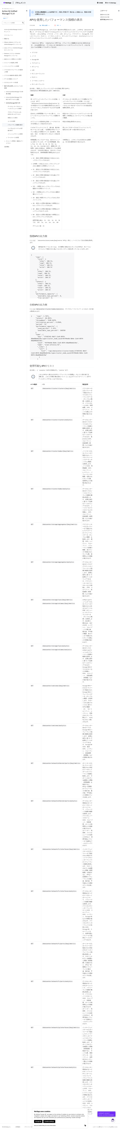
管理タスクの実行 (13, 118)
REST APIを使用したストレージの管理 (13, 87)
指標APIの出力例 (104, 14)
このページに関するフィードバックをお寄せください (105, 1127)
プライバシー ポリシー (29, 1127)
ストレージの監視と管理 (11, 62)
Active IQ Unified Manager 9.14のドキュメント (13, 30)
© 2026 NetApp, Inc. (6, 1127)
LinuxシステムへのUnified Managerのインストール (13, 49)
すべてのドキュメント (7, 8)
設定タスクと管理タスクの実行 (12, 59)
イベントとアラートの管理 (11, 66)
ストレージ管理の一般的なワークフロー (14, 142)
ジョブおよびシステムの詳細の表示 (15, 129)
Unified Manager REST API (13, 103)
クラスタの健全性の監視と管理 (12, 75)
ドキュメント (20, 3)
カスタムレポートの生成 (11, 82)
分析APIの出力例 (104, 17)
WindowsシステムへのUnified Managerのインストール (12, 54)
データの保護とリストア (11, 79)
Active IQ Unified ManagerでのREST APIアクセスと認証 (14, 98)
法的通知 (6, 146)
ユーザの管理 (11, 121)
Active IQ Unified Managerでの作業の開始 (14, 93)
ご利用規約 (17, 1127)
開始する (6, 38)
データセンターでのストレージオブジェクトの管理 (15, 107)
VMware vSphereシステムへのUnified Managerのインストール (12, 43)
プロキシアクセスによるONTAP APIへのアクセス (14, 113)
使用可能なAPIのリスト (106, 19)
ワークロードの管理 (13, 137)
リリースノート (8, 35)
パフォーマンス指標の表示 (15, 125)
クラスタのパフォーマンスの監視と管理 (13, 71)
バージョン (6, 17)
